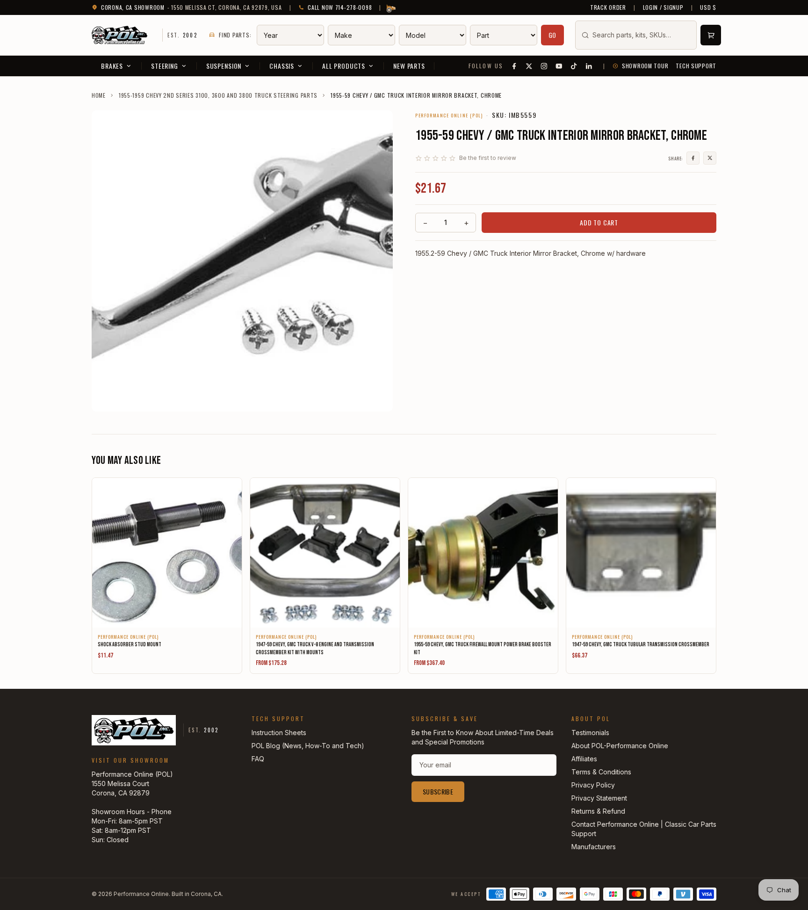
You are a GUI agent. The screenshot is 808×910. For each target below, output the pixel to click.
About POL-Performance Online (619, 746)
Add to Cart (599, 222)
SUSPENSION (223, 66)
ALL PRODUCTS (343, 66)
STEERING (164, 66)
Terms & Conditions (601, 772)
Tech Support (696, 66)
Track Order (608, 7)
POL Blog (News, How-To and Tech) (308, 746)
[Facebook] (514, 65)
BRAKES (112, 66)
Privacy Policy (593, 785)
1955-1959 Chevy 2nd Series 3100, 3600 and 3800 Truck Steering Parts (218, 95)
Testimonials (590, 733)
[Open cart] (710, 35)
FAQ (258, 759)
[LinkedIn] (589, 65)
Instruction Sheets (279, 733)
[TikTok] (574, 65)
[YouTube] (559, 65)
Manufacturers (593, 847)
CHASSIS (281, 66)
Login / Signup (663, 7)
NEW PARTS (409, 66)
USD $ (708, 7)
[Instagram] (544, 65)
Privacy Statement (599, 798)
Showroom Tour (645, 66)
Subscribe (438, 791)
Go (552, 35)
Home (99, 95)
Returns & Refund (598, 811)
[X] (529, 65)
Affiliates (584, 759)
